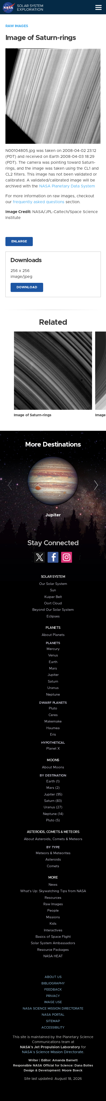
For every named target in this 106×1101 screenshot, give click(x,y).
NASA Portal (53, 1014)
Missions (53, 917)
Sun (53, 590)
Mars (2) (53, 788)
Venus (53, 655)
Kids (53, 923)
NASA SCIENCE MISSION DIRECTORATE (53, 1008)
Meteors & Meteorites (53, 853)
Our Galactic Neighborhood (27, 18)
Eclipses (53, 616)
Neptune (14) (53, 814)
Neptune (53, 694)
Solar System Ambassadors (53, 943)
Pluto (53, 708)
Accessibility (53, 1027)
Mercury (53, 649)
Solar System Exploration (27, 7)
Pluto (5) (53, 820)
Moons (53, 760)
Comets (53, 866)
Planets (53, 628)
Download (27, 287)
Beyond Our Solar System (53, 610)
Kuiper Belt (53, 597)
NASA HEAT (53, 956)
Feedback (53, 989)
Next (95, 485)
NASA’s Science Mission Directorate (52, 1052)
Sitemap (53, 1021)
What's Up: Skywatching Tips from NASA (53, 891)
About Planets (53, 635)
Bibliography (53, 983)
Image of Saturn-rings (32, 415)
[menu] (98, 7)
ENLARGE (19, 241)
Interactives (53, 930)
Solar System (53, 576)
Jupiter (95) (53, 794)
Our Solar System (53, 584)
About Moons (53, 767)
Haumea (53, 728)
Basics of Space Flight (53, 937)
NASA (6, 7)
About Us (53, 977)
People (53, 910)
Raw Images (16, 26)
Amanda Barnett (65, 1060)
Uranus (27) (53, 807)
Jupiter (53, 515)
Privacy (53, 996)
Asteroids (53, 859)
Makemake (53, 721)
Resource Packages (53, 950)
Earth (53, 662)
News (53, 884)
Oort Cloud (53, 603)
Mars (53, 668)
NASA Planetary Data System (67, 186)
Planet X (53, 748)
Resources (53, 898)
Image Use (53, 1002)
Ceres (53, 715)
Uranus (53, 688)
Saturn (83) (53, 801)
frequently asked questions (38, 202)
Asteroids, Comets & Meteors (53, 832)
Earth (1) (53, 781)
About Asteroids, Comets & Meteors (53, 839)
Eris (53, 734)
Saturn (53, 681)
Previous (11, 485)
